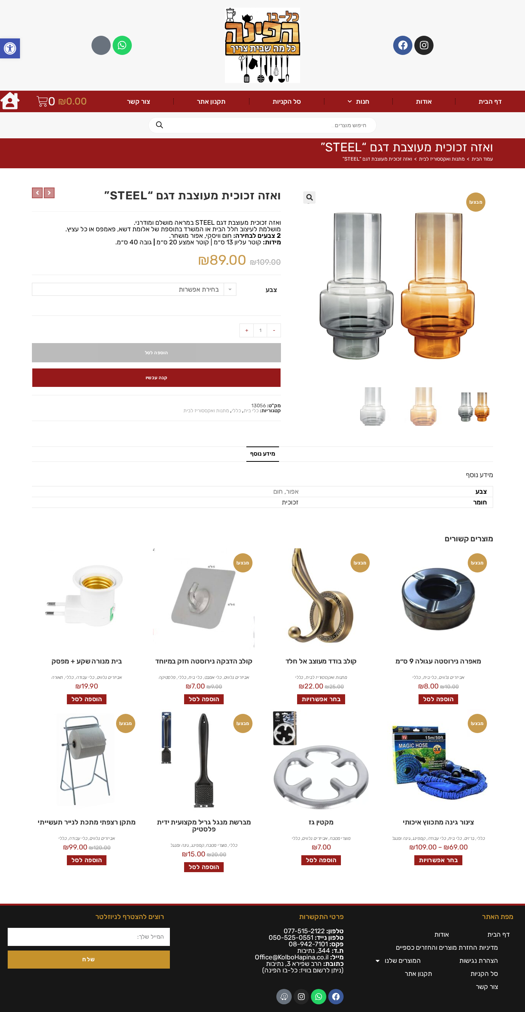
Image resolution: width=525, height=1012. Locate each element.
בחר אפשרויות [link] (321, 699)
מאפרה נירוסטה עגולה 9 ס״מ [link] (438, 661)
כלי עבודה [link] (85, 677)
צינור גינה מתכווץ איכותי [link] (438, 822)
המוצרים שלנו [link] (403, 960)
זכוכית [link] (290, 502)
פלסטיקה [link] (167, 677)
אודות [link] (424, 101)
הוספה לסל (156, 352)
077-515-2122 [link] (304, 931)
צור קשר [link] (138, 101)
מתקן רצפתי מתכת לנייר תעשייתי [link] (86, 822)
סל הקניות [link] (286, 101)
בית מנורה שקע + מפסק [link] (86, 661)
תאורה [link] (57, 677)
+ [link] (246, 330)
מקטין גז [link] (321, 822)
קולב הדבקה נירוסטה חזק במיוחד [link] (204, 661)
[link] (10, 48)
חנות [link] (362, 101)
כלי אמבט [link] (213, 677)
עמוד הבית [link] (482, 159)
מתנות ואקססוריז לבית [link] (442, 159)
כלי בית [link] (251, 410)
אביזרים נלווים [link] (451, 677)
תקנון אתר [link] (211, 101)
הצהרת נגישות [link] (478, 960)
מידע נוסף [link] (262, 453)
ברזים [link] (469, 838)
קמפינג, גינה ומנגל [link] (408, 838)
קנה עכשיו (157, 377)
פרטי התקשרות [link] (321, 916)
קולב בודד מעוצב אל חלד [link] (321, 661)
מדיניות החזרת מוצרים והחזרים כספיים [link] (447, 947)
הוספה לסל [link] (438, 699)
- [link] (274, 330)
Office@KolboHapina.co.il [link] (292, 957)
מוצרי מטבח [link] (340, 838)
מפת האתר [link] (497, 916)
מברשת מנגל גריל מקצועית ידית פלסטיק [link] (204, 826)
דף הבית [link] (490, 101)
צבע (271, 290)
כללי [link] (236, 410)
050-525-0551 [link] (291, 937)
